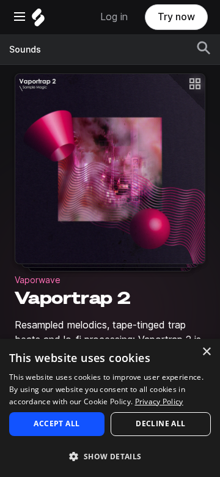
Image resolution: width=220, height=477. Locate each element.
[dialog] (110, 408)
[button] (110, 456)
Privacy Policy (159, 401)
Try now (176, 17)
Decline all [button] (160, 423)
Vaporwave (38, 280)
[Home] (38, 20)
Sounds (25, 49)
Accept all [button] (56, 423)
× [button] (206, 352)
